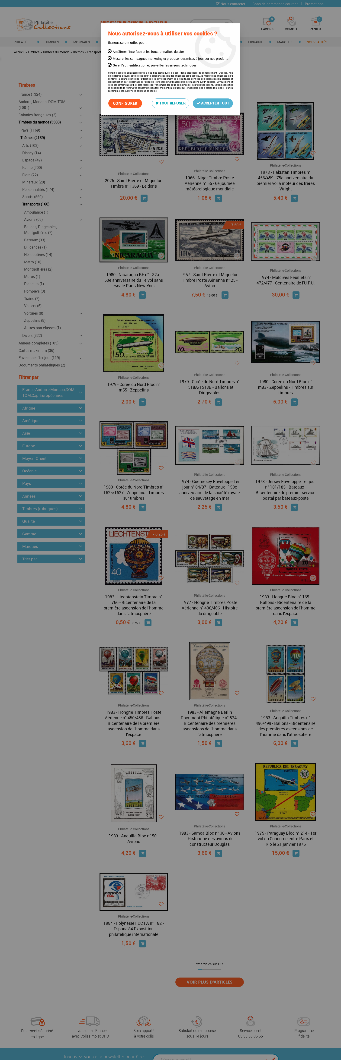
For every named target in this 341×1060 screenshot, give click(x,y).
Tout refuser (172, 103)
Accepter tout (214, 103)
